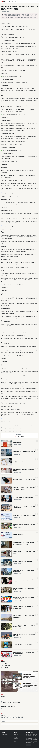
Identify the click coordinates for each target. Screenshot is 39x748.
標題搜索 (3, 724)
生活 (6, 663)
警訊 (22, 717)
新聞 (2, 717)
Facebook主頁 (4, 735)
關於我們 (16, 740)
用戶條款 (16, 738)
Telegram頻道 (4, 734)
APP (15, 741)
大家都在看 (3, 721)
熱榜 (12, 1)
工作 (19, 717)
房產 (13, 717)
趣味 (16, 717)
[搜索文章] (34, 1)
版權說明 (16, 737)
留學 (10, 717)
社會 (5, 717)
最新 (10, 1)
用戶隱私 (16, 735)
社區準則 (16, 734)
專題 (15, 1)
